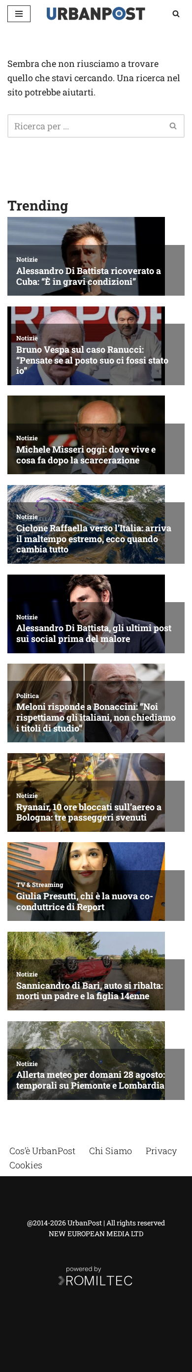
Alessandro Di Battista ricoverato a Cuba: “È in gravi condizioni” (88, 276)
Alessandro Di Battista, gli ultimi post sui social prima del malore (93, 633)
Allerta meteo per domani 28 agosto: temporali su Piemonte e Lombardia (90, 1080)
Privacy (161, 1151)
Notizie (27, 259)
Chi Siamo (110, 1151)
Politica (27, 696)
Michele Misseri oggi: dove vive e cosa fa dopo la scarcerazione (86, 454)
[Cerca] (176, 13)
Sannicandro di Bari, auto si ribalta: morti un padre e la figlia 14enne (89, 991)
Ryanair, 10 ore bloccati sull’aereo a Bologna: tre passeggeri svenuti (88, 812)
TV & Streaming (39, 884)
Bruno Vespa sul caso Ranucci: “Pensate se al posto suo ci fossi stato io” (92, 360)
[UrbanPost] (96, 13)
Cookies (25, 1165)
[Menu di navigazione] (19, 13)
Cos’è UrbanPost (42, 1151)
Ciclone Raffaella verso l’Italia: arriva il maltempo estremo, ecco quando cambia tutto (93, 539)
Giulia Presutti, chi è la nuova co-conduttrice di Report (84, 901)
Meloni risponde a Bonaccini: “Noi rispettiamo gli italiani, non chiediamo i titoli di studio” (96, 717)
